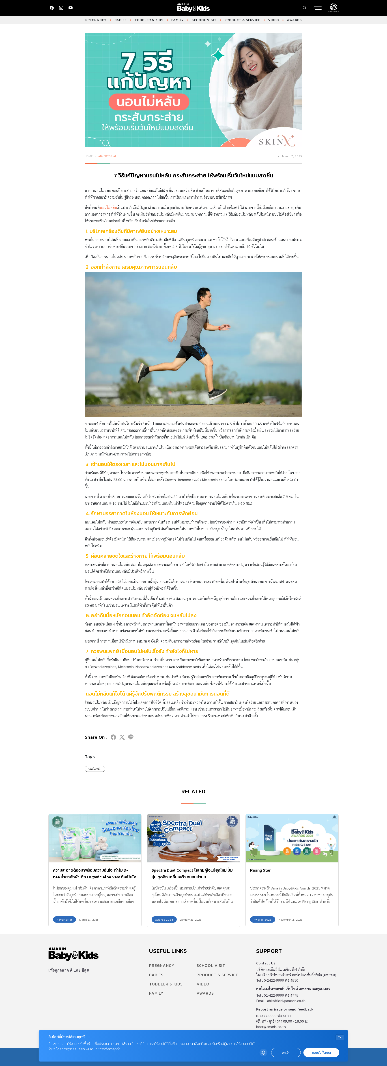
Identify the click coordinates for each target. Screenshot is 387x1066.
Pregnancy (96, 19)
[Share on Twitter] (122, 737)
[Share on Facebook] (113, 737)
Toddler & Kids (149, 19)
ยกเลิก (286, 1052)
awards (294, 19)
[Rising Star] (292, 838)
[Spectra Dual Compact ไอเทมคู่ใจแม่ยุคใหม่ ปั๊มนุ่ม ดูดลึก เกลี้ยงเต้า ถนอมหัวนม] (193, 838)
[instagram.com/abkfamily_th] (61, 7)
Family (177, 19)
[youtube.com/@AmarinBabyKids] (70, 7)
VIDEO (273, 19)
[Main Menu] (317, 8)
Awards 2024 (164, 919)
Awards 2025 (263, 919)
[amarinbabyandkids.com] (193, 7)
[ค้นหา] (304, 7)
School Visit (204, 19)
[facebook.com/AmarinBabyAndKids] (51, 7)
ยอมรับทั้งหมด (321, 1052)
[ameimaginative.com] (333, 7)
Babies (120, 19)
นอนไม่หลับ (108, 207)
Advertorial (107, 156)
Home (89, 156)
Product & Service (242, 19)
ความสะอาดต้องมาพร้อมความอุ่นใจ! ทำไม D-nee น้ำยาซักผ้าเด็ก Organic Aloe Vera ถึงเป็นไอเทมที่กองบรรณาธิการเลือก (94, 877)
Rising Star (260, 870)
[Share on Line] (130, 737)
